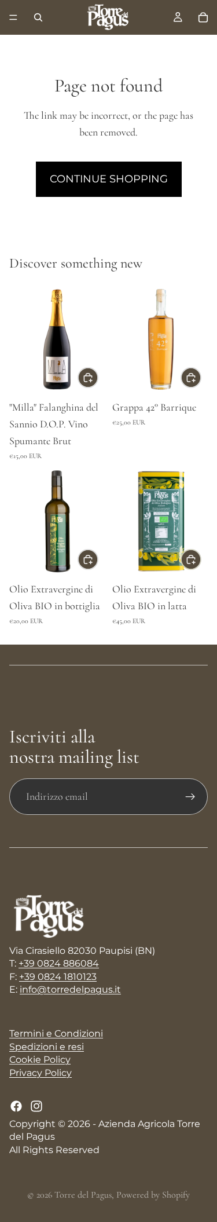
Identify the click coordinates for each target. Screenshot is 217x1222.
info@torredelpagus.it (70, 989)
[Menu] (13, 17)
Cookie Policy (40, 1059)
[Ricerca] (38, 17)
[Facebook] (16, 1106)
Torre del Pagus (83, 1195)
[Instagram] (36, 1106)
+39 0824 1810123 (58, 976)
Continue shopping (109, 179)
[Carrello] (203, 17)
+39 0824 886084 (59, 963)
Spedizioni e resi (46, 1046)
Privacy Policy (40, 1072)
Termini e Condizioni (56, 1033)
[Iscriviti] (190, 797)
